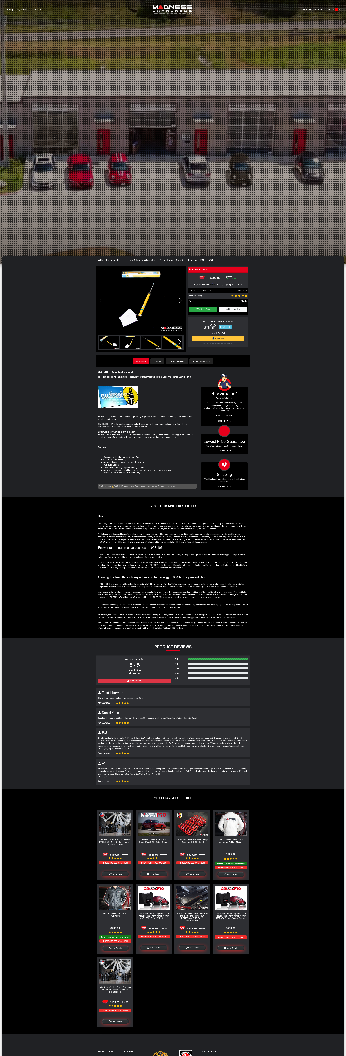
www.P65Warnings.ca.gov (164, 486)
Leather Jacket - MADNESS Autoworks (115, 914)
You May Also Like (177, 361)
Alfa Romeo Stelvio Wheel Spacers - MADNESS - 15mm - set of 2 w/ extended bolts (115, 989)
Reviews (157, 361)
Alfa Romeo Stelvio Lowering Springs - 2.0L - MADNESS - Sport (192, 840)
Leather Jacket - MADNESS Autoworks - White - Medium (231, 840)
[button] (180, 301)
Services (24, 9)
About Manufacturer (201, 361)
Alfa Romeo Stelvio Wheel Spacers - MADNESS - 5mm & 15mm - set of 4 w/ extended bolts (115, 842)
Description (141, 361)
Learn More (225, 326)
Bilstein (244, 301)
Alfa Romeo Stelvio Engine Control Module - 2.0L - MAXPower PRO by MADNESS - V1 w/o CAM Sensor (230, 915)
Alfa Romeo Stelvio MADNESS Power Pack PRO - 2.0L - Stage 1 (153, 840)
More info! (242, 290)
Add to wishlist (233, 309)
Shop (10, 9)
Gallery (37, 9)
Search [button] (320, 9)
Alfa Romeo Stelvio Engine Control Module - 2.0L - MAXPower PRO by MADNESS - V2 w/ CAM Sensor (153, 915)
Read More (223, 450)
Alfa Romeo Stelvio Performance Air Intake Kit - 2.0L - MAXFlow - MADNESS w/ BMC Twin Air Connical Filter (192, 917)
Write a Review (135, 680)
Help (307, 9)
